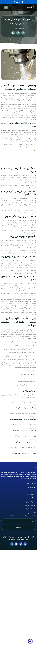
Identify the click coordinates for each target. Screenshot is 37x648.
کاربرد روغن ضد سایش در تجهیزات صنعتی (23, 453)
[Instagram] (14, 2)
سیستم (3, 265)
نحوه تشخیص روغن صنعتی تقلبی (26, 442)
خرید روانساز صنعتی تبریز (28, 378)
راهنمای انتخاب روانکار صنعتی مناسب (25, 408)
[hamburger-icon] (6, 7)
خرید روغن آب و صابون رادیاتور (27, 381)
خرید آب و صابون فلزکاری (28, 374)
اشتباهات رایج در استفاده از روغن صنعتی (24, 431)
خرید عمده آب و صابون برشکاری (26, 385)
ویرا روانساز (7, 365)
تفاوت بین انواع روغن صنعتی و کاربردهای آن (22, 419)
